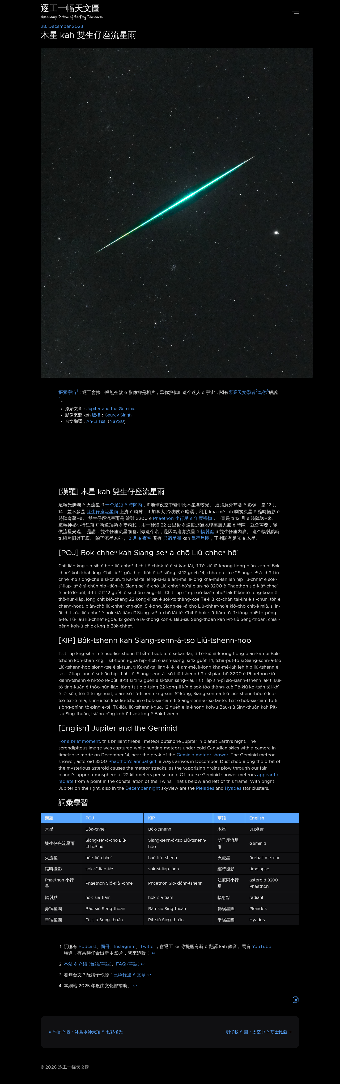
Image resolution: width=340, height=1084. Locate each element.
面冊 (105, 947)
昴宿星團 (172, 538)
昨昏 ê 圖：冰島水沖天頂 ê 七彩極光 (88, 1032)
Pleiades (205, 788)
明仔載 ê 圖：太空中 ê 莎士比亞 (256, 1032)
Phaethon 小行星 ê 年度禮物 (182, 518)
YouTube (261, 947)
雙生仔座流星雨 (102, 512)
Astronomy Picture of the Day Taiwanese (72, 17)
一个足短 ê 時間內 (123, 505)
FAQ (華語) (127, 964)
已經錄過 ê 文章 (129, 975)
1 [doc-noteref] (77, 391)
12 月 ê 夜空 (139, 538)
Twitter (147, 947)
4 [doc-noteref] (59, 399)
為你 (262, 392)
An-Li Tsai (96, 421)
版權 (96, 415)
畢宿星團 (201, 538)
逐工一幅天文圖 (70, 9)
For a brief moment (79, 741)
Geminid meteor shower (202, 755)
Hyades (233, 788)
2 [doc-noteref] (257, 391)
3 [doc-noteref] (268, 391)
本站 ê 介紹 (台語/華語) (88, 964)
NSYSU (116, 421)
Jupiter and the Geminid (110, 409)
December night (142, 788)
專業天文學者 (242, 392)
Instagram (124, 947)
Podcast (87, 947)
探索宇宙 (67, 392)
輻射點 (207, 532)
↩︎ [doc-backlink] (153, 953)
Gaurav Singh (118, 415)
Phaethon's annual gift (132, 762)
